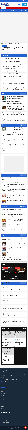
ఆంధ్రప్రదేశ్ (12, 10)
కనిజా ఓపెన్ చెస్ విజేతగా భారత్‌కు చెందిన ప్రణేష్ (16, 160)
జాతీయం (2, 413)
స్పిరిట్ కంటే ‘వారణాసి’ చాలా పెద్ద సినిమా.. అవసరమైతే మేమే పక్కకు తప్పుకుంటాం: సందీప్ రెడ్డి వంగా (16, 126)
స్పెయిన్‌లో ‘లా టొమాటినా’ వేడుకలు (10, 307)
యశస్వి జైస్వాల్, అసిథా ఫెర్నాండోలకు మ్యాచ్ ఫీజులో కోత (15, 156)
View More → (22, 276)
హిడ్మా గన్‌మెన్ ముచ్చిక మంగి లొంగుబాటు (15, 189)
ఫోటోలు (2, 417)
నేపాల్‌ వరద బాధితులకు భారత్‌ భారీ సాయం (11, 92)
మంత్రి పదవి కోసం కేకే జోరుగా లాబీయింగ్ (15, 240)
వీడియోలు (3, 420)
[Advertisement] (14, 28)
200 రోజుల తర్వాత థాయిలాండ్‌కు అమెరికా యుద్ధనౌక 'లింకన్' (13, 333)
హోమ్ (2, 400)
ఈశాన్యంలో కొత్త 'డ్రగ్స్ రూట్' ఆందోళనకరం (11, 85)
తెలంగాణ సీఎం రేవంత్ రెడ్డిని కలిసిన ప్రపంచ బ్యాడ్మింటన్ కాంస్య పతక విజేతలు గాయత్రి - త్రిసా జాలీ (16, 146)
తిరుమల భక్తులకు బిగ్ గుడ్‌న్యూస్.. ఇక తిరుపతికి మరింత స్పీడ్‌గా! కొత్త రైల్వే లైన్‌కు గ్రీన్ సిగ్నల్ (16, 196)
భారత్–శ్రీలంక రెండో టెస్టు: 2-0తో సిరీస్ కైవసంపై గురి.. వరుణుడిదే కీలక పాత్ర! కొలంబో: (13, 79)
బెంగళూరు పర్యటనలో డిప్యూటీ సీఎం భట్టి (15, 235)
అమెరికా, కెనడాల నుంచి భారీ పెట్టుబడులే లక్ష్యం (12, 75)
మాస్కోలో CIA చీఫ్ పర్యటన (8, 313)
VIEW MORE (23, 340)
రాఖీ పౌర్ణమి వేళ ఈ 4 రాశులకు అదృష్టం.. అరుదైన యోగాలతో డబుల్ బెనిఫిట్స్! (15, 231)
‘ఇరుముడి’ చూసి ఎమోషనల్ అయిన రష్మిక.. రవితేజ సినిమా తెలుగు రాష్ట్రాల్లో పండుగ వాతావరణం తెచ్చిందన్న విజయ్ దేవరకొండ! (15, 120)
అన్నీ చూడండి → (23, 105)
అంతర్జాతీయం (3, 415)
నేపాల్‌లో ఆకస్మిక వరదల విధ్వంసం (9, 326)
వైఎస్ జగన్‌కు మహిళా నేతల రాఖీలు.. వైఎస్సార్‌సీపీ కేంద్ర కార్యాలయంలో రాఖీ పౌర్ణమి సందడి (16, 207)
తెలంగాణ (6, 10)
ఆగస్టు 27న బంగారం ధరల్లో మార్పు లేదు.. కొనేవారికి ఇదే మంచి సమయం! (14, 95)
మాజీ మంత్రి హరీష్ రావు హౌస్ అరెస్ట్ (18, 8)
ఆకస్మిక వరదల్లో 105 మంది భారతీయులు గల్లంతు (12, 320)
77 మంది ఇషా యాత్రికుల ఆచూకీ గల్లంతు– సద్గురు (13, 70)
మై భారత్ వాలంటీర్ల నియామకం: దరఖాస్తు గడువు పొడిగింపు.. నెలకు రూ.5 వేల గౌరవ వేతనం (16, 212)
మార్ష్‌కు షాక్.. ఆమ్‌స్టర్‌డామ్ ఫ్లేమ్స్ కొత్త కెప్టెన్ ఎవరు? (15, 151)
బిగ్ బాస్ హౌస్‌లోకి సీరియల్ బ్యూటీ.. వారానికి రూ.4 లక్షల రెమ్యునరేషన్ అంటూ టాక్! (15, 109)
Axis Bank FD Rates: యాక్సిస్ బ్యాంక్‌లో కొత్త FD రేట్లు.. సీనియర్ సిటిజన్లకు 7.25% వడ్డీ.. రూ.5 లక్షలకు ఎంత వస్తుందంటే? (14, 89)
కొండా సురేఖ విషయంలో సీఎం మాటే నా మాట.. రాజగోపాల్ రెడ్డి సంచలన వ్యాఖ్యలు (16, 226)
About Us (3, 427)
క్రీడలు (22, 10)
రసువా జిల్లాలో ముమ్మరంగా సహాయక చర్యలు (12, 72)
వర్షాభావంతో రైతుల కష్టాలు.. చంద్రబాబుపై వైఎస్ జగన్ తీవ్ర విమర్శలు (16, 201)
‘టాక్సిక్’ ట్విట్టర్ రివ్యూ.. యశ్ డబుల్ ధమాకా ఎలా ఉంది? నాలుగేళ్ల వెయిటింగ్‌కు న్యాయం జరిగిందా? (16, 131)
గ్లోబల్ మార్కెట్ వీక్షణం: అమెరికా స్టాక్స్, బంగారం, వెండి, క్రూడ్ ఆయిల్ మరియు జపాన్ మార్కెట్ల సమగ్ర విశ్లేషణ (13, 100)
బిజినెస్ (2, 411)
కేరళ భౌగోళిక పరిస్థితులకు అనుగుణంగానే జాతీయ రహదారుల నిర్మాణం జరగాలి (15, 270)
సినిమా (17, 10)
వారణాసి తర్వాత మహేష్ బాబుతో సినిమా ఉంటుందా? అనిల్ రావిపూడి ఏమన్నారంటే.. (15, 114)
